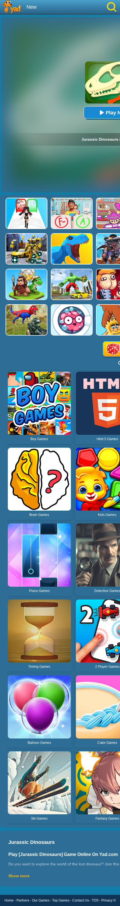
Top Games (60, 900)
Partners (22, 900)
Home (9, 900)
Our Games (40, 900)
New (32, 7)
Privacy (106, 900)
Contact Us (80, 900)
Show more (19, 876)
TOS (95, 900)
